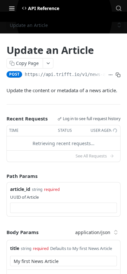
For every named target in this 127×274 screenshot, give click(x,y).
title (14, 248)
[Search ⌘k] (118, 8)
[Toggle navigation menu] (12, 8)
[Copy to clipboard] (118, 75)
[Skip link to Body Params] (2, 232)
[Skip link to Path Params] (2, 176)
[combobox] (63, 208)
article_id (20, 189)
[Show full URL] (110, 75)
